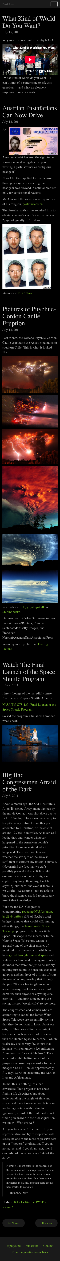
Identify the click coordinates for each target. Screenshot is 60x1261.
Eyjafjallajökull (33, 607)
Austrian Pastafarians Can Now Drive (29, 111)
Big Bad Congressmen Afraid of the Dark (29, 781)
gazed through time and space (28, 955)
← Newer (14, 1223)
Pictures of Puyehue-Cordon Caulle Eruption (29, 315)
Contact (48, 1245)
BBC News (25, 293)
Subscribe (32, 1245)
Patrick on (8, 4)
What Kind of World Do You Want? (28, 21)
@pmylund (13, 1245)
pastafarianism (32, 204)
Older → (46, 1223)
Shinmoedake (11, 612)
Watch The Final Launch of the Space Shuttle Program (28, 671)
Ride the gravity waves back (30, 1252)
